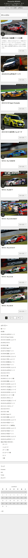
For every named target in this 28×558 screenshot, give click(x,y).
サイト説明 (13, 7)
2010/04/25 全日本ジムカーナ (8, 436)
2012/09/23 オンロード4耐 (7, 378)
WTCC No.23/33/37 (8, 248)
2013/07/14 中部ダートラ (7, 351)
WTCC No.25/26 (7, 277)
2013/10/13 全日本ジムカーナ (21, 113)
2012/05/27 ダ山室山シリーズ (8, 389)
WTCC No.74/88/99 (8, 161)
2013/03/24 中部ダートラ (7, 364)
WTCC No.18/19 (7, 306)
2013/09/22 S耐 (4, 345)
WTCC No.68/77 (7, 190)
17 (18, 318)
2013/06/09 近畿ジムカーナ (8, 353)
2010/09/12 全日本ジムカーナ (8, 428)
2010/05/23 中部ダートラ (7, 433)
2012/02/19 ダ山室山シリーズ (8, 400)
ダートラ (5, 444)
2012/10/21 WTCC (5, 373)
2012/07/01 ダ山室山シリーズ (8, 386)
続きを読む (22, 50)
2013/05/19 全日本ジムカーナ (8, 356)
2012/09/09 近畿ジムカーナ (8, 381)
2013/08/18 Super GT (6, 348)
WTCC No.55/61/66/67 (9, 219)
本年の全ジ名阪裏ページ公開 (12, 38)
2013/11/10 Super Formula (22, 84)
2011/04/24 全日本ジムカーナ (8, 420)
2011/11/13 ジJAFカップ (7, 406)
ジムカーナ (6, 447)
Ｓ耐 (4, 458)
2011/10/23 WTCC (5, 408)
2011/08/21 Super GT (6, 414)
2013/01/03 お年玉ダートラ (8, 370)
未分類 (2, 331)
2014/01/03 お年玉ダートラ (21, 55)
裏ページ (25, 19)
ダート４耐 (6, 449)
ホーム (7, 7)
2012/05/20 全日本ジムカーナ (8, 392)
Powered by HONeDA (14, 1)
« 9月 (2, 511)
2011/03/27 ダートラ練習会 (8, 425)
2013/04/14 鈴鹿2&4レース (7, 362)
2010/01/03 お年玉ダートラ (8, 439)
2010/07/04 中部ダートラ (7, 431)
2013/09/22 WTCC (23, 142)
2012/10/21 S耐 (4, 375)
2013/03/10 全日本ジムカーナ (8, 367)
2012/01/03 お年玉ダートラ (8, 403)
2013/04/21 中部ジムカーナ (8, 359)
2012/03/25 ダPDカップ (7, 397)
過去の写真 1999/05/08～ (7, 442)
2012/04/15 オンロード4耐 (7, 395)
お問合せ (20, 7)
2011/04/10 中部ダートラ (7, 422)
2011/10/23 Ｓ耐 (5, 411)
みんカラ (3, 477)
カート (4, 455)
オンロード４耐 (7, 452)
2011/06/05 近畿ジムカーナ (8, 417)
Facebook (3, 469)
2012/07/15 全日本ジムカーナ (8, 384)
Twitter (2, 475)
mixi (2, 472)
